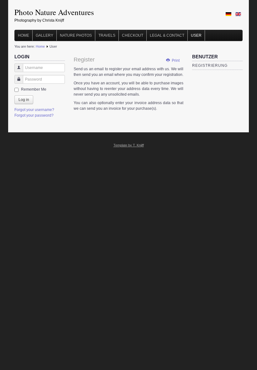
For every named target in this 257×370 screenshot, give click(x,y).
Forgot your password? (34, 115)
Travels (106, 35)
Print (175, 60)
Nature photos (76, 35)
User (196, 35)
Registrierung (210, 65)
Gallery (44, 35)
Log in (23, 100)
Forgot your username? (34, 110)
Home (23, 35)
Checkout (132, 35)
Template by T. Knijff (128, 145)
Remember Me (33, 89)
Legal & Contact (167, 35)
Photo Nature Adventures (54, 12)
